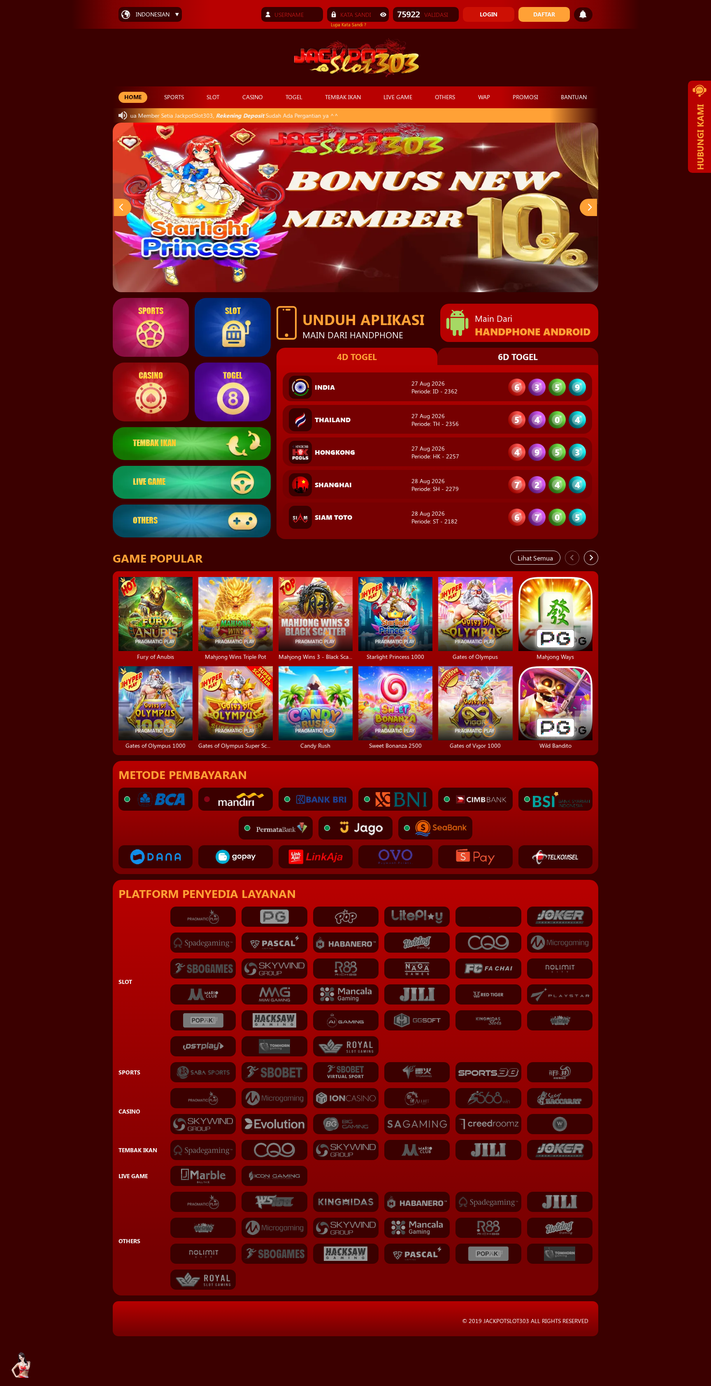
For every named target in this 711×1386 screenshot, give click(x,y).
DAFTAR (544, 14)
